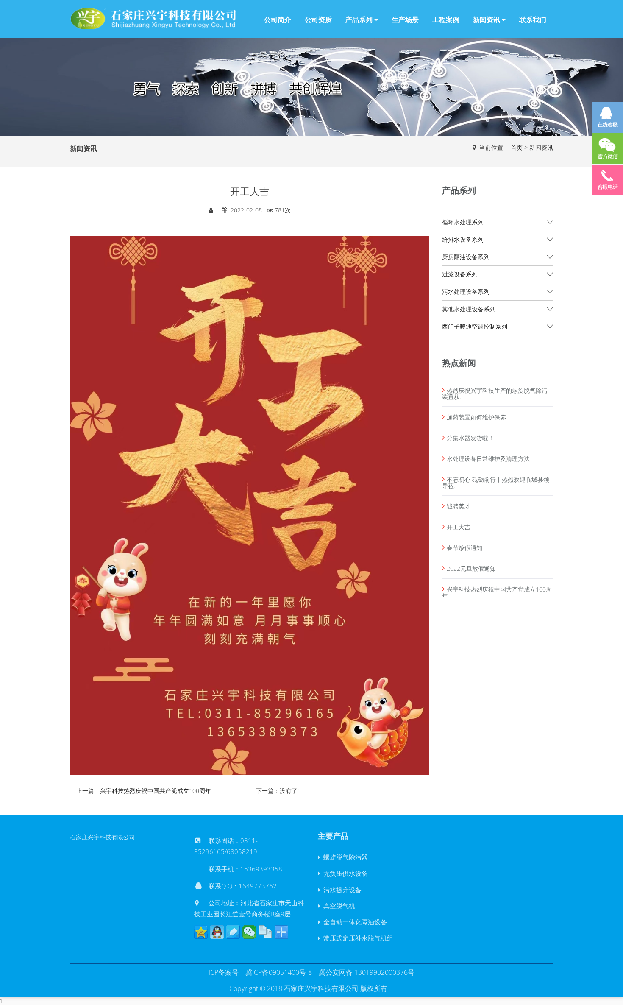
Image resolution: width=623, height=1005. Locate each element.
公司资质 (318, 19)
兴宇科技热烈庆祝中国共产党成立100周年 (155, 791)
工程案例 (445, 19)
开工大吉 (458, 527)
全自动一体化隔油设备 (353, 922)
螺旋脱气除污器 (344, 857)
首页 (517, 147)
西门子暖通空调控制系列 (474, 326)
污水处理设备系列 (466, 292)
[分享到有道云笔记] (233, 932)
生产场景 (405, 19)
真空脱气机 (337, 906)
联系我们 (532, 19)
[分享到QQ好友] (217, 932)
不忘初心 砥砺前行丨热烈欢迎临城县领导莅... (495, 482)
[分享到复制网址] (265, 932)
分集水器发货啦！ (470, 438)
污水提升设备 (341, 889)
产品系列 (359, 19)
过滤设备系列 (460, 274)
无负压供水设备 (344, 873)
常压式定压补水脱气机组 (356, 938)
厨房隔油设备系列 (466, 257)
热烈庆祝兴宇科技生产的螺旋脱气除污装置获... (495, 393)
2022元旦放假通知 (471, 568)
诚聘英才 (458, 506)
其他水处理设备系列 (468, 309)
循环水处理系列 (463, 222)
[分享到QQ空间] (201, 932)
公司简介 (277, 19)
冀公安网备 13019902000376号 (366, 972)
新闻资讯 (487, 19)
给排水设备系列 (463, 239)
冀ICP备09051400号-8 (278, 972)
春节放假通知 (464, 548)
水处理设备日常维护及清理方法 (488, 459)
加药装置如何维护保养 (476, 417)
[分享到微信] (249, 932)
